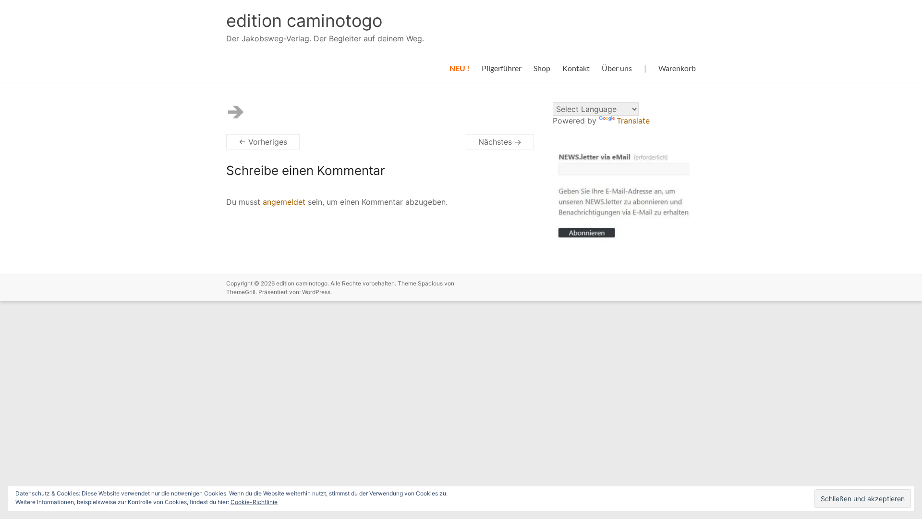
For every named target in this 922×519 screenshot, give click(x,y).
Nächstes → (500, 142)
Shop (542, 68)
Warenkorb (677, 68)
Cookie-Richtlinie (254, 502)
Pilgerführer (502, 68)
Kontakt (576, 68)
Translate (633, 120)
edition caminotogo (304, 20)
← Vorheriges (263, 142)
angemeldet (284, 202)
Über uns (617, 68)
